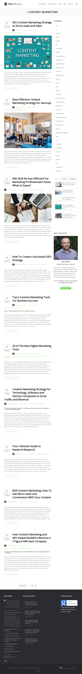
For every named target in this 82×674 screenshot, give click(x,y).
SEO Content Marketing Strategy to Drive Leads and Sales (32, 24)
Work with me (66, 286)
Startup (57, 155)
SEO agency (59, 144)
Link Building (59, 106)
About (60, 4)
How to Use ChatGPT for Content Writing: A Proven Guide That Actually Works (31, 603)
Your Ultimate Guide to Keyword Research (26, 447)
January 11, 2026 (32, 30)
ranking (58, 129)
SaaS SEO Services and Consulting (10, 630)
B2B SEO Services (10, 649)
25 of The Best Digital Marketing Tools (31, 347)
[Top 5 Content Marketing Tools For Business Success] (19, 311)
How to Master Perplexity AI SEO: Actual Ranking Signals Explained (31, 622)
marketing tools (18, 307)
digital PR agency (60, 67)
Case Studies (13, 548)
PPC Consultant (9, 646)
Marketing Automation (41, 356)
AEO (57, 25)
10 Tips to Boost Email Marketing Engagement (68, 191)
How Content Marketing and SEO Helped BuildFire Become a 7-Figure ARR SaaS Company (31, 538)
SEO (15, 32)
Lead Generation (60, 102)
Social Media (7, 357)
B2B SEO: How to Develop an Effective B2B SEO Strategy (69, 183)
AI (56, 29)
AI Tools (58, 37)
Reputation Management (62, 132)
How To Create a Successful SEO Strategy (31, 258)
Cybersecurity (59, 60)
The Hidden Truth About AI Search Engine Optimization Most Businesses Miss (31, 640)
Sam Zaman (14, 190)
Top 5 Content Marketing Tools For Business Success (31, 298)
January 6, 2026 (23, 190)
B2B (57, 44)
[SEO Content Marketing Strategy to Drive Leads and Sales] (28, 53)
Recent (64, 178)
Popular (57, 178)
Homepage (42, 404)
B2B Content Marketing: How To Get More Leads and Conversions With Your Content (31, 494)
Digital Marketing (18, 110)
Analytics (8, 356)
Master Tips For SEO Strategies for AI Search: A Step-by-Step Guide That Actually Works (32, 631)
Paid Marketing (59, 125)
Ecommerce (58, 71)
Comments (72, 178)
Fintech (57, 83)
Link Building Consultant (11, 644)
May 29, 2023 (23, 501)
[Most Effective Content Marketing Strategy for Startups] (28, 131)
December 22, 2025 (32, 353)
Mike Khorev (23, 30)
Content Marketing (10, 32)
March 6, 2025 (31, 454)
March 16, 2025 (23, 404)
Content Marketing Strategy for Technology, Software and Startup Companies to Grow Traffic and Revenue (27, 394)
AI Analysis (58, 33)
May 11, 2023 (23, 545)
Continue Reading (11, 88)
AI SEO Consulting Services (12, 635)
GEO (57, 86)
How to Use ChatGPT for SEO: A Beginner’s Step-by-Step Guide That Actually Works (32, 612)
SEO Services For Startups (12, 633)
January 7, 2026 (31, 107)
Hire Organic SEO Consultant (12, 651)
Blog (65, 4)
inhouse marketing (60, 98)
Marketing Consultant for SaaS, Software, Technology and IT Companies (12, 640)
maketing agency (60, 113)
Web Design (59, 171)
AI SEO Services (42, 4)
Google (57, 90)
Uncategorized (59, 167)
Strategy (19, 32)
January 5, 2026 (31, 305)
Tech (57, 163)
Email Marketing (31, 356)
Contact (70, 4)
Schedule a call (66, 288)
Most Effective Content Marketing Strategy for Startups (31, 101)
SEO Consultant (52, 4)
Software (58, 151)
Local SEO (58, 109)
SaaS (27, 548)
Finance (58, 79)
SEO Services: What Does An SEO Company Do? (69, 198)
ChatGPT (58, 52)
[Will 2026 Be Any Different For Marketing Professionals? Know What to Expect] (28, 208)
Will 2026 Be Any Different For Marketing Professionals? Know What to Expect (31, 182)
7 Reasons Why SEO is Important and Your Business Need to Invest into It (69, 215)
